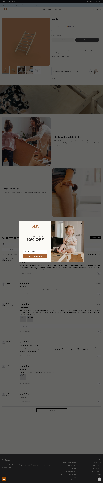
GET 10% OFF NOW (35, 256)
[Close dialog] (81, 223)
